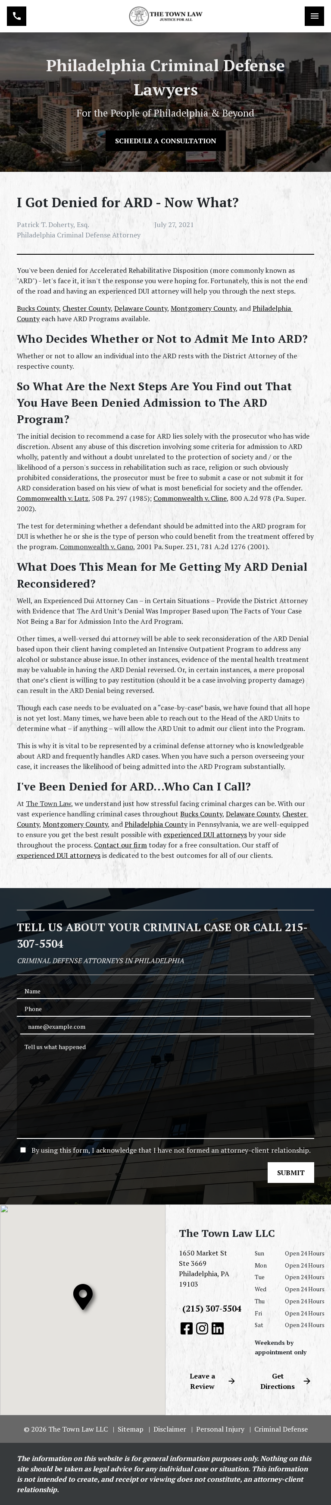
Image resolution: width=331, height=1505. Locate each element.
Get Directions (277, 1381)
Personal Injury (220, 1429)
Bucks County (38, 308)
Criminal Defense (281, 1429)
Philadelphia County (156, 824)
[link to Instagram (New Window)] (202, 1328)
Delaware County (140, 308)
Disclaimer (169, 1429)
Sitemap (131, 1429)
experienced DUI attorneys (205, 834)
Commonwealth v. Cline (190, 498)
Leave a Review (202, 1381)
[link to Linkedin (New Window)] (218, 1328)
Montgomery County (203, 308)
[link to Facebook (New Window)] (187, 1328)
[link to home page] (165, 16)
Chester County (86, 308)
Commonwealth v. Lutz (52, 498)
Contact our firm (120, 845)
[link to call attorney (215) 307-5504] (16, 16)
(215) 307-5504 (211, 1308)
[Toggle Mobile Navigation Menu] (314, 16)
